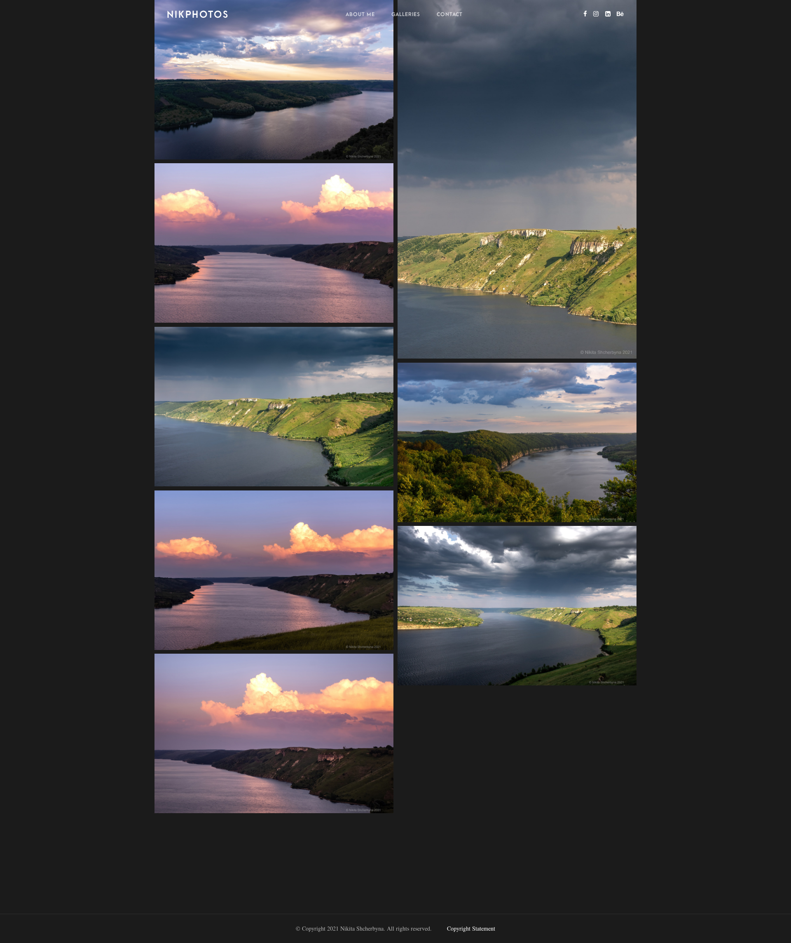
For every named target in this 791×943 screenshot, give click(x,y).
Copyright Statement (471, 928)
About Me (360, 14)
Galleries (405, 14)
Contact (450, 14)
